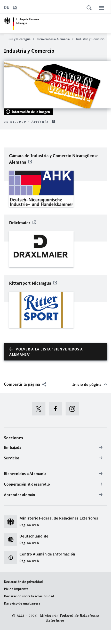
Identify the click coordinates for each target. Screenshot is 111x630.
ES (15, 7)
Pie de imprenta (16, 589)
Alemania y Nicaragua (15, 39)
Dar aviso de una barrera (22, 603)
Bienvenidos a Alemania (53, 39)
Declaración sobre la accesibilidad (29, 596)
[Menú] (101, 7)
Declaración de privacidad (23, 582)
